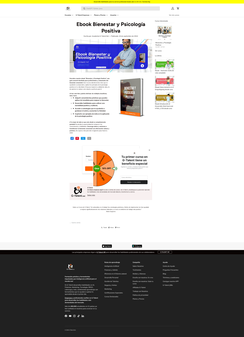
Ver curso (158, 51)
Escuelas (68, 15)
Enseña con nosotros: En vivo (143, 277)
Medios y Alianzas (139, 274)
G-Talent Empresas (82, 15)
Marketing (108, 289)
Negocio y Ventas (110, 285)
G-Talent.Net (72, 330)
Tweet (105, 227)
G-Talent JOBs (168, 285)
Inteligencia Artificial (111, 266)
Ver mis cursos (174, 15)
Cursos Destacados (111, 297)
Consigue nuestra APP (171, 281)
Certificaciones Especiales (113, 293)
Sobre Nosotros (138, 266)
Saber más (91, 195)
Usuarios (113, 15)
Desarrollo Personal (111, 277)
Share (112, 227)
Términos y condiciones (171, 277)
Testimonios (137, 270)
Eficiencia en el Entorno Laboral (115, 274)
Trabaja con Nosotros (140, 291)
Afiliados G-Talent (139, 287)
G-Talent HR (164, 252)
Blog (164, 274)
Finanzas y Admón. (111, 270)
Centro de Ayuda (169, 266)
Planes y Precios (100, 15)
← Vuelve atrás (75, 223)
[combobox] (120, 8)
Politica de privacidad (140, 295)
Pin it (118, 227)
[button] (178, 8)
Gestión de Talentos (111, 281)
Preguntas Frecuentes (170, 270)
